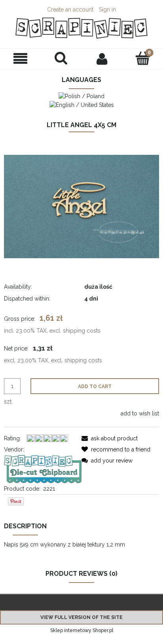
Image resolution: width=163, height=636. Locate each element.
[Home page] (81, 28)
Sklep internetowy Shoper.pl (81, 630)
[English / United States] (81, 104)
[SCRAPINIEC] (43, 468)
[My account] (102, 59)
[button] (20, 59)
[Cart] (142, 58)
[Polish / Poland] (81, 96)
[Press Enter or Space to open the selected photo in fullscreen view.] (81, 206)
